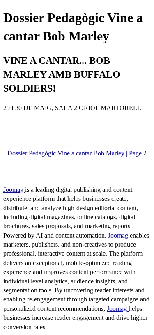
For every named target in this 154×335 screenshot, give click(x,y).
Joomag (14, 189)
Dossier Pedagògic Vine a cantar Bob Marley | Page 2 (77, 153)
